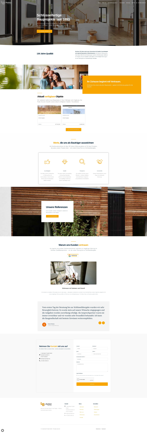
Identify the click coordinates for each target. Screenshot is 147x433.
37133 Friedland (41, 118)
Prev (99, 322)
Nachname (94, 346)
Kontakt (133, 2)
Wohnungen (96, 409)
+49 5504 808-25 (141, 2)
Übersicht (96, 407)
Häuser (95, 412)
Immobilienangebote (112, 2)
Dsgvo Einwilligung (79, 373)
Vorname (77, 346)
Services (128, 2)
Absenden (92, 384)
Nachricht (78, 361)
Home (99, 2)
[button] (2, 430)
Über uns (104, 2)
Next (103, 322)
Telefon (93, 351)
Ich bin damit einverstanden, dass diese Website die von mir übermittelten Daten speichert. (91, 375)
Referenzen (122, 2)
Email (77, 351)
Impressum (104, 428)
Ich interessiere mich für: (80, 356)
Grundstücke (96, 414)
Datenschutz (98, 428)
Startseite (82, 407)
